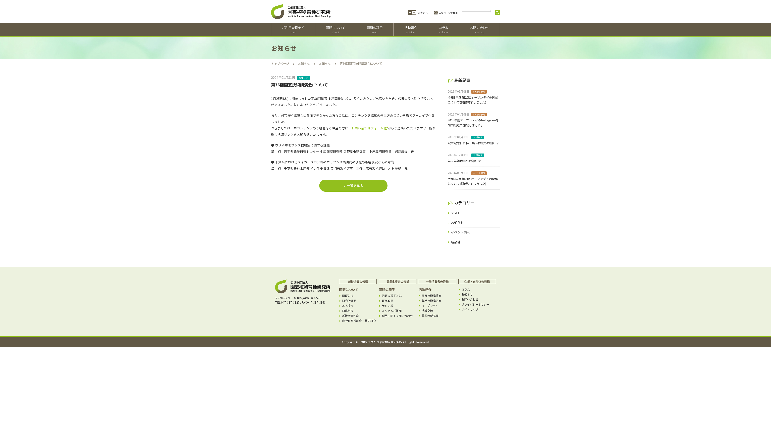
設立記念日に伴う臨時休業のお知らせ (473, 143)
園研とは (347, 295)
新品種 (456, 242)
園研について (335, 29)
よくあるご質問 (392, 310)
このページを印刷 (448, 12)
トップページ (280, 63)
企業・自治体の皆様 (477, 281)
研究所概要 (349, 300)
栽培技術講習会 (431, 300)
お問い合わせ (479, 29)
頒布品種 (387, 305)
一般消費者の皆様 (437, 281)
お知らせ (304, 63)
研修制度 (347, 310)
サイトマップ (469, 309)
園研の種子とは (392, 295)
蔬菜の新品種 (430, 315)
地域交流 (427, 310)
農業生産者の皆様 (398, 281)
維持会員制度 (350, 315)
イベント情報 (460, 232)
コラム (443, 29)
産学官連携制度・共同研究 (359, 320)
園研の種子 (375, 29)
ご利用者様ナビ (293, 29)
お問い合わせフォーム (367, 128)
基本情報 (347, 305)
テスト (456, 213)
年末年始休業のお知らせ (464, 161)
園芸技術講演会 (431, 295)
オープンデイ (430, 305)
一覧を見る (355, 185)
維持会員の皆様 (358, 281)
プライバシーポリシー (475, 304)
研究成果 (387, 300)
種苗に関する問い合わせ (397, 315)
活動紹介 (410, 29)
